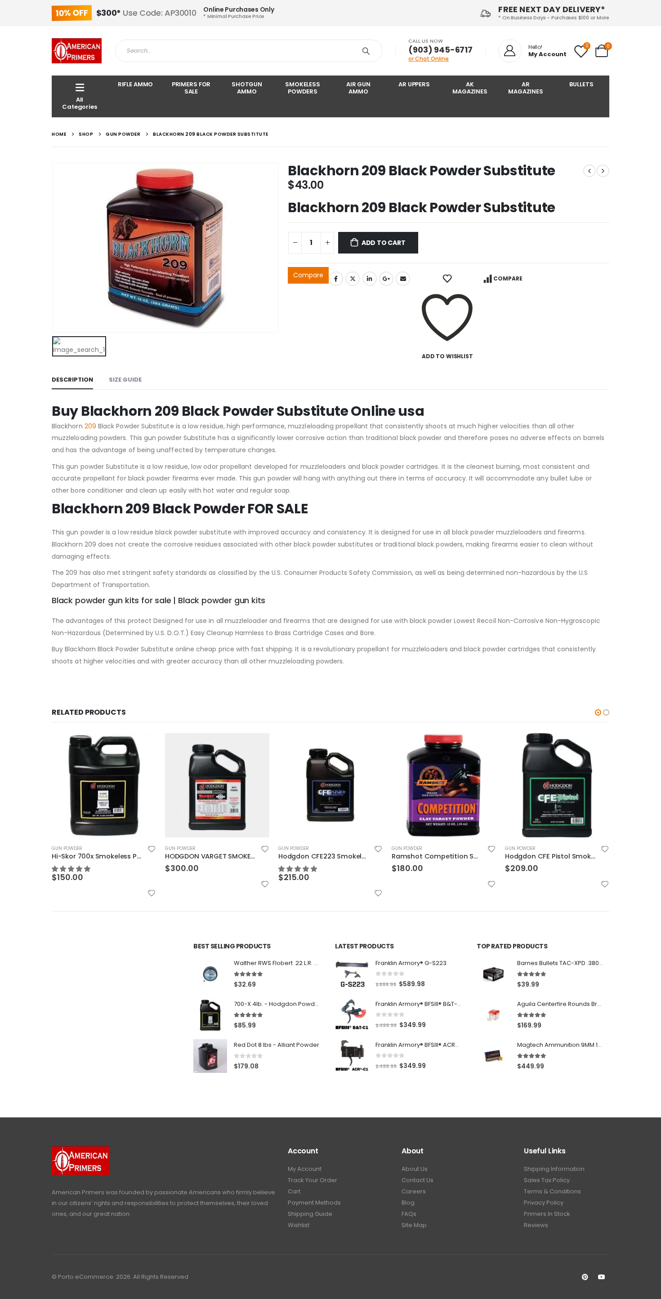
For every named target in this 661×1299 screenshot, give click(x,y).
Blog (408, 1202)
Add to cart (384, 242)
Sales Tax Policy (547, 1180)
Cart (294, 1191)
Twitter (352, 278)
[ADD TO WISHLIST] (447, 279)
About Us (415, 1169)
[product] (104, 785)
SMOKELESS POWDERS (302, 88)
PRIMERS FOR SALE (191, 88)
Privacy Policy (543, 1202)
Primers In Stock (547, 1214)
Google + (386, 278)
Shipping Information (554, 1169)
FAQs (409, 1214)
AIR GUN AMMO (358, 88)
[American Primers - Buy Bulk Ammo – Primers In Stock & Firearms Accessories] (77, 50)
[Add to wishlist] (151, 849)
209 (90, 426)
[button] (72, 868)
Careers (414, 1191)
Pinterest (585, 1277)
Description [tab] (72, 379)
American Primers (78, 1192)
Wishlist (298, 1225)
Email (403, 278)
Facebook (336, 278)
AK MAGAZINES (469, 88)
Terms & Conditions (552, 1191)
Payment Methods (314, 1202)
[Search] (367, 51)
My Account (305, 1169)
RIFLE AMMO (135, 84)
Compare (308, 275)
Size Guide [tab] (125, 379)
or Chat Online (428, 58)
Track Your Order (312, 1180)
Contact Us (417, 1180)
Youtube (601, 1277)
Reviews (536, 1225)
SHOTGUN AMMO (247, 88)
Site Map (414, 1225)
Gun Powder (67, 848)
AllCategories (79, 103)
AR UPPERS (414, 84)
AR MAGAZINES (525, 88)
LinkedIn (369, 278)
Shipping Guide (310, 1214)
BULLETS (581, 84)
